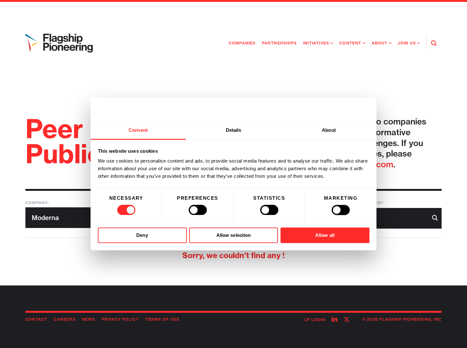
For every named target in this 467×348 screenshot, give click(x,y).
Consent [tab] (138, 130)
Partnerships (279, 43)
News (88, 319)
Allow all (325, 235)
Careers (64, 319)
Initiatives (316, 43)
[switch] (198, 210)
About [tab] (329, 130)
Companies (242, 43)
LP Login (314, 319)
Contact (36, 319)
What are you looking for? (348, 202)
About (380, 43)
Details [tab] (233, 130)
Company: (37, 202)
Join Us (407, 43)
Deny (142, 235)
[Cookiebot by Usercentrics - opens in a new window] (341, 109)
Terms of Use (162, 319)
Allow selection (233, 235)
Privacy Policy (120, 319)
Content (350, 43)
